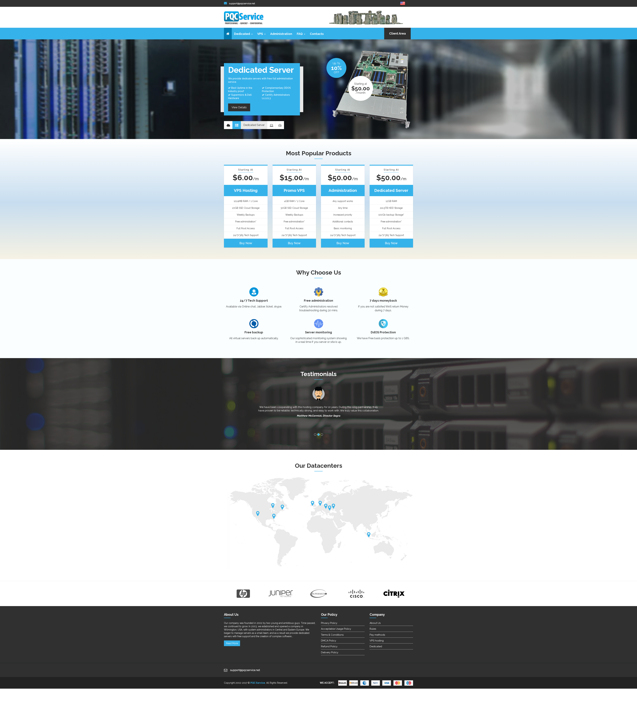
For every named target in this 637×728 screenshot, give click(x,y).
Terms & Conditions (332, 634)
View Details (239, 109)
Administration (281, 34)
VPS (260, 34)
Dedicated (242, 34)
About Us (375, 623)
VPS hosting (377, 640)
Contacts (317, 34)
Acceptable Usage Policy (336, 628)
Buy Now (245, 243)
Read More (232, 643)
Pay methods (377, 634)
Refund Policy (329, 646)
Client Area (397, 33)
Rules (373, 628)
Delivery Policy (329, 652)
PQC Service (257, 682)
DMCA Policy (328, 640)
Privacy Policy (329, 623)
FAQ (300, 34)
